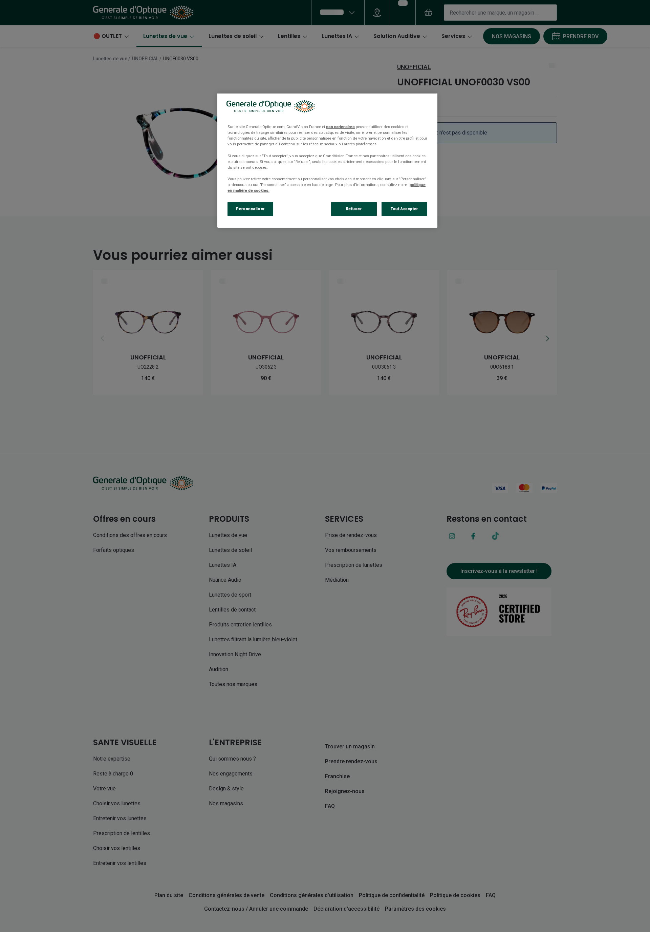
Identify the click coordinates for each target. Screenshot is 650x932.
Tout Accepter (404, 208)
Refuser (354, 208)
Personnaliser (250, 208)
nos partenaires (340, 126)
